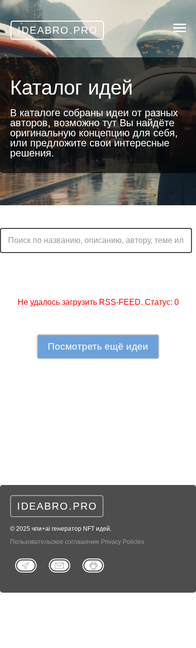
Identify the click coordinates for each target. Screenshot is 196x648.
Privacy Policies (122, 541)
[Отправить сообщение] (59, 564)
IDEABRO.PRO (57, 506)
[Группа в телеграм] (26, 564)
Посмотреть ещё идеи (98, 346)
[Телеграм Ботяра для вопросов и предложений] (93, 564)
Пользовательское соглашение (55, 541)
